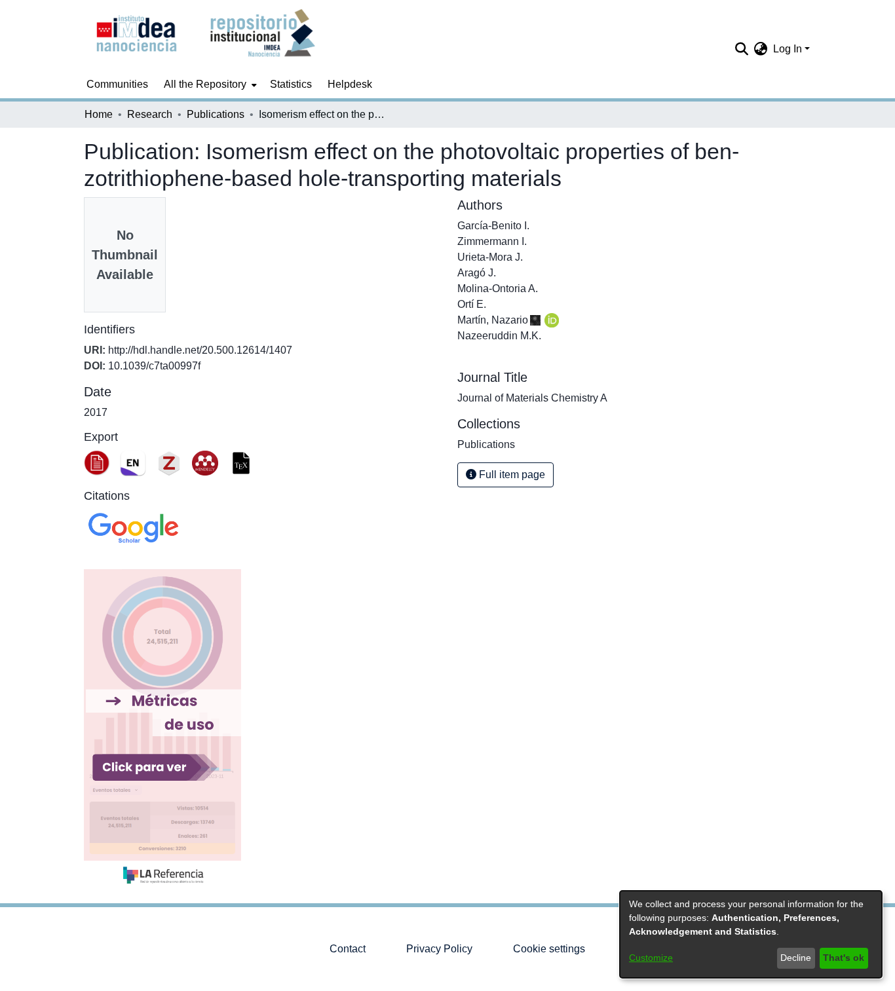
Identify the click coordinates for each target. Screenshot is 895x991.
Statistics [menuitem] (291, 84)
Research (149, 114)
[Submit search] (742, 49)
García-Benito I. (493, 225)
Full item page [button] (510, 474)
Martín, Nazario (492, 320)
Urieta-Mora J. (490, 257)
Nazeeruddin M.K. (499, 335)
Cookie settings (549, 948)
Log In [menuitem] (787, 48)
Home (99, 114)
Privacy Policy (439, 948)
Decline (795, 957)
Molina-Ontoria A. (497, 288)
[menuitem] (209, 84)
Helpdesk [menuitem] (350, 84)
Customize (651, 957)
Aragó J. (476, 272)
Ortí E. (471, 304)
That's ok (843, 957)
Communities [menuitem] (117, 84)
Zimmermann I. (492, 241)
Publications (215, 114)
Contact (348, 948)
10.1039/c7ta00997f (154, 365)
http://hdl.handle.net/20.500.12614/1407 (200, 350)
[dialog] (751, 934)
